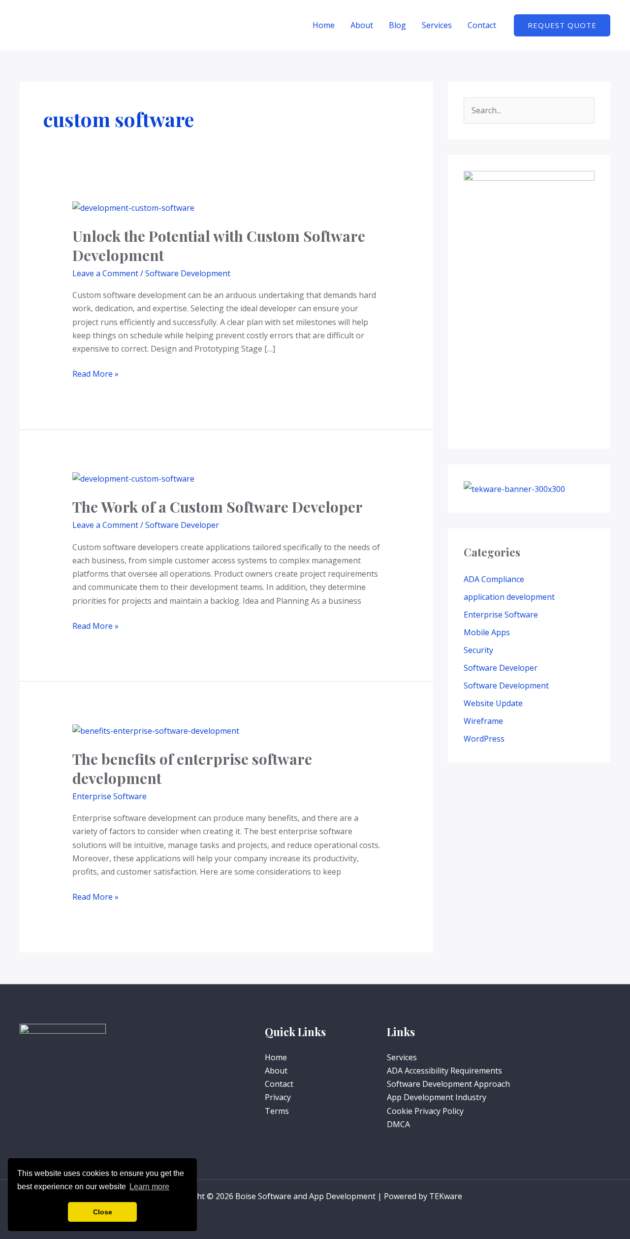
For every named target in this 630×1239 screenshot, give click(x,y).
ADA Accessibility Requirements (444, 1070)
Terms (277, 1111)
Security (478, 650)
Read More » (95, 373)
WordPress (484, 738)
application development (509, 596)
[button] (562, 25)
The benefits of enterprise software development (192, 768)
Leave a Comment (105, 273)
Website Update (493, 703)
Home (324, 25)
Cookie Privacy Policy (425, 1111)
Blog (397, 25)
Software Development (187, 273)
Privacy (278, 1097)
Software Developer (182, 525)
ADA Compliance (494, 579)
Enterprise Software (109, 796)
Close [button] (102, 1212)
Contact (482, 25)
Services (437, 25)
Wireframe (483, 721)
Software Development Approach (448, 1083)
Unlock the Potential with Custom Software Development (218, 245)
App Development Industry (436, 1097)
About (361, 25)
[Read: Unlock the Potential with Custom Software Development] (133, 206)
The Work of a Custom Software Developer (217, 507)
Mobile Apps (487, 632)
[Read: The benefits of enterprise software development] (155, 730)
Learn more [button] (149, 1186)
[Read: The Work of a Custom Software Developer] (133, 478)
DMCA (398, 1124)
